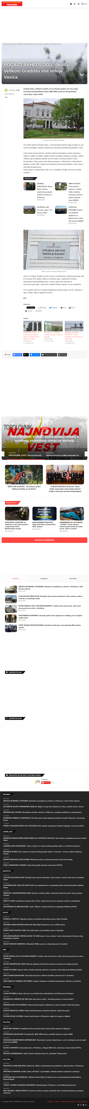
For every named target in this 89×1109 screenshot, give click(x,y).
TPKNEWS (12, 90)
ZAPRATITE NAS (15, 718)
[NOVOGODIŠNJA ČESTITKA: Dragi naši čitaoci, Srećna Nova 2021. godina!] (44, 513)
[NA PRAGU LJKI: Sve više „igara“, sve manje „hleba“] (29, 210)
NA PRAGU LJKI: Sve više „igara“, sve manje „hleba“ (44, 210)
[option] (44, 438)
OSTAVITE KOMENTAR (44, 540)
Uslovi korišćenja (81, 1101)
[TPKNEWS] (12, 4)
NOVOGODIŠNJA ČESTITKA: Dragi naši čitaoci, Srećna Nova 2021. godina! (44, 524)
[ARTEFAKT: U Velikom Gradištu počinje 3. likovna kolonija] (53, 326)
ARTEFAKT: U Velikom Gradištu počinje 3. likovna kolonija (53, 335)
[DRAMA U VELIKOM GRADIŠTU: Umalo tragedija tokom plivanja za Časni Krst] (74, 326)
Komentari (73, 578)
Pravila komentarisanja (67, 1101)
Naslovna (8, 44)
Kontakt (49, 1101)
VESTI (14, 44)
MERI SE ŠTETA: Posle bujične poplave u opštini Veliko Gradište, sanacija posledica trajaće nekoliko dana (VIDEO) (75, 192)
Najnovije (15, 578)
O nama (56, 1101)
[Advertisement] (44, 25)
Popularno (44, 578)
